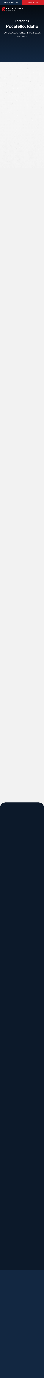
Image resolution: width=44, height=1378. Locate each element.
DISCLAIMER (25, 1315)
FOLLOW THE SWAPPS (22, 1360)
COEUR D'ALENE (22, 1079)
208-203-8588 (22, 883)
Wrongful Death (22, 732)
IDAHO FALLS (22, 1170)
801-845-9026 (22, 866)
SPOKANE (22, 961)
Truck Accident (22, 695)
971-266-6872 (22, 1057)
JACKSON (22, 1001)
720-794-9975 (22, 1116)
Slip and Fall (22, 726)
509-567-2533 (22, 900)
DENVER (22, 1099)
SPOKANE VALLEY (22, 885)
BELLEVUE (22, 1207)
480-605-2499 (22, 1133)
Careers (8, 1300)
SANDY (22, 849)
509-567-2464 (22, 979)
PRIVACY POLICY (11, 1315)
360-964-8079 (22, 1261)
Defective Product (22, 713)
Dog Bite (22, 719)
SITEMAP (35, 1315)
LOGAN (22, 1153)
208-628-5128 (22, 959)
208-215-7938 (22, 1096)
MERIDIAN (22, 868)
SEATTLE (22, 981)
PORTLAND (22, 1040)
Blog (28, 1295)
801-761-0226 (22, 1241)
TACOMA (22, 1187)
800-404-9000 (33, 2)
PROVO (22, 922)
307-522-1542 (22, 1018)
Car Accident (22, 682)
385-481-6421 (22, 1150)
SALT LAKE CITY (22, 903)
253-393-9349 (22, 1205)
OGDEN (22, 1136)
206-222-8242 (22, 998)
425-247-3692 (22, 1224)
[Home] (12, 9)
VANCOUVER (22, 1244)
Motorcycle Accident (22, 688)
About (4, 1295)
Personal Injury (22, 701)
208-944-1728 (22, 1185)
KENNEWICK (22, 1060)
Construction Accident (22, 707)
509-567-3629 (22, 1077)
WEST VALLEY (22, 1227)
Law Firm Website (13, 1369)
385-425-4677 (22, 1168)
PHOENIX (22, 1118)
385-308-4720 (22, 939)
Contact (21, 1300)
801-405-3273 (22, 920)
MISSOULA (22, 1020)
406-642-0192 (22, 1038)
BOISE (22, 942)
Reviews (16, 1295)
